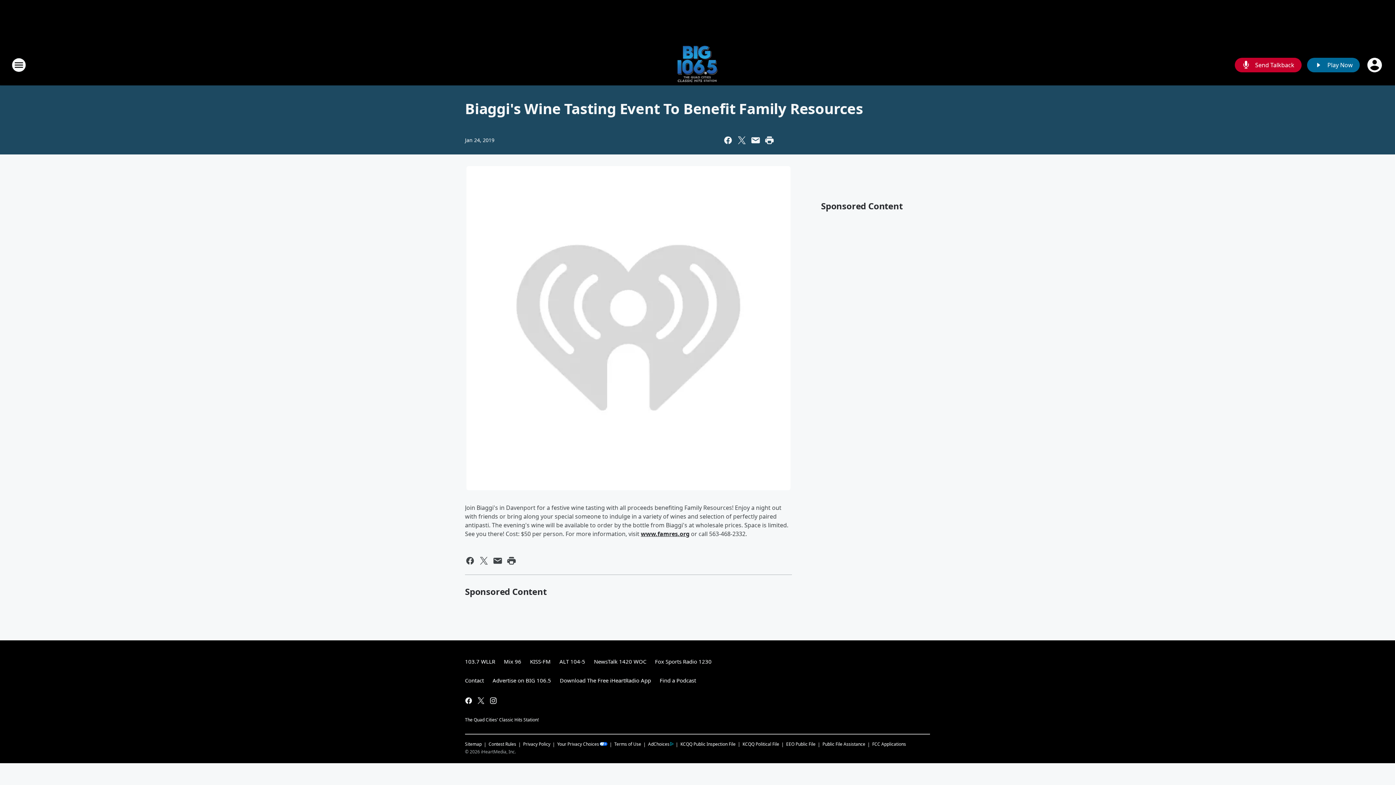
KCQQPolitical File (761, 744)
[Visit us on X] (481, 700)
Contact (474, 680)
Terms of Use (627, 744)
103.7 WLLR (480, 661)
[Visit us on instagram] (493, 700)
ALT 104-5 (572, 661)
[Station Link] (698, 65)
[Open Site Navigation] (19, 65)
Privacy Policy (536, 744)
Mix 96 (512, 661)
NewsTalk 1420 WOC (620, 661)
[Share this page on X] (742, 140)
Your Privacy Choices (578, 744)
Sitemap (473, 744)
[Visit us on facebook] (468, 700)
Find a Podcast (678, 680)
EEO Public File (801, 744)
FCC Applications (889, 744)
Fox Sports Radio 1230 (683, 661)
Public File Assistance (843, 744)
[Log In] (1375, 65)
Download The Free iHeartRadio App (605, 680)
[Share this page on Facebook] (728, 140)
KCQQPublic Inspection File (708, 744)
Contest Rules (502, 744)
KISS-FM (540, 661)
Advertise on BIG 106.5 (522, 680)
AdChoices (659, 744)
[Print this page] (769, 140)
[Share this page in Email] (756, 140)
